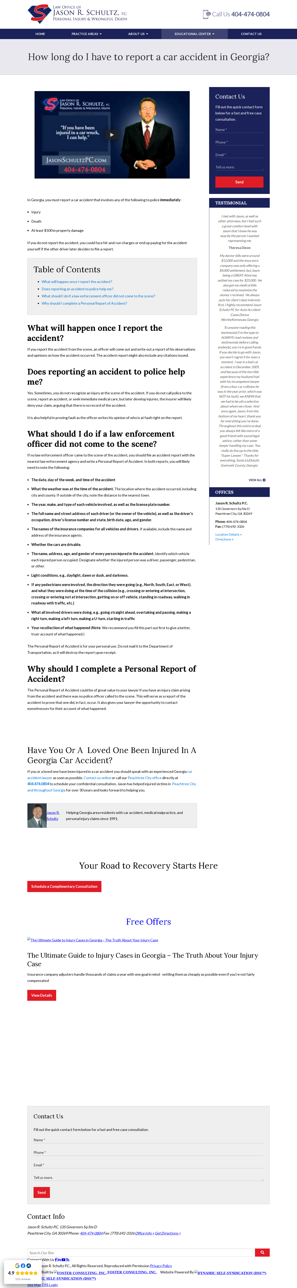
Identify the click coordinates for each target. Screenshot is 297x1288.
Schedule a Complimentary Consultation (64, 886)
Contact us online (97, 777)
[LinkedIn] (59, 1259)
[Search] (262, 1253)
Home (40, 34)
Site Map (34, 1285)
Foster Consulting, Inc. (131, 1272)
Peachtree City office (145, 777)
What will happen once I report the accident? (77, 281)
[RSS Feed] (67, 1259)
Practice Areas (85, 34)
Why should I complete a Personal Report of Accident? (84, 303)
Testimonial (231, 203)
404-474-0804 (250, 14)
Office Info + (144, 1233)
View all (255, 480)
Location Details (227, 534)
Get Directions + (168, 1233)
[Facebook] (56, 1259)
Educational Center (193, 34)
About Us (136, 34)
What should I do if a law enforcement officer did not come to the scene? (98, 296)
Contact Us (251, 34)
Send (239, 182)
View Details (41, 995)
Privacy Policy (161, 1266)
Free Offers (148, 921)
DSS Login (50, 1285)
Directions (223, 539)
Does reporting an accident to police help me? (77, 289)
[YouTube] (63, 1259)
